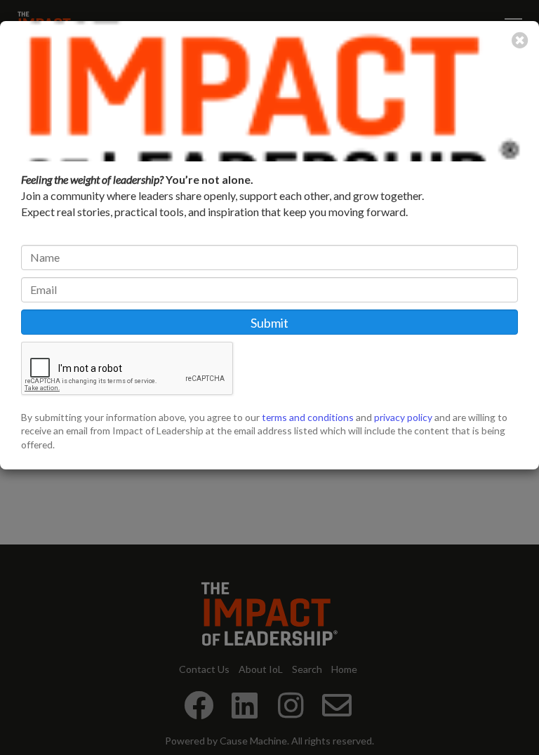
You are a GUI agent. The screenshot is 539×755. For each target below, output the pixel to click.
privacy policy (403, 417)
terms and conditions (308, 417)
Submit (269, 322)
